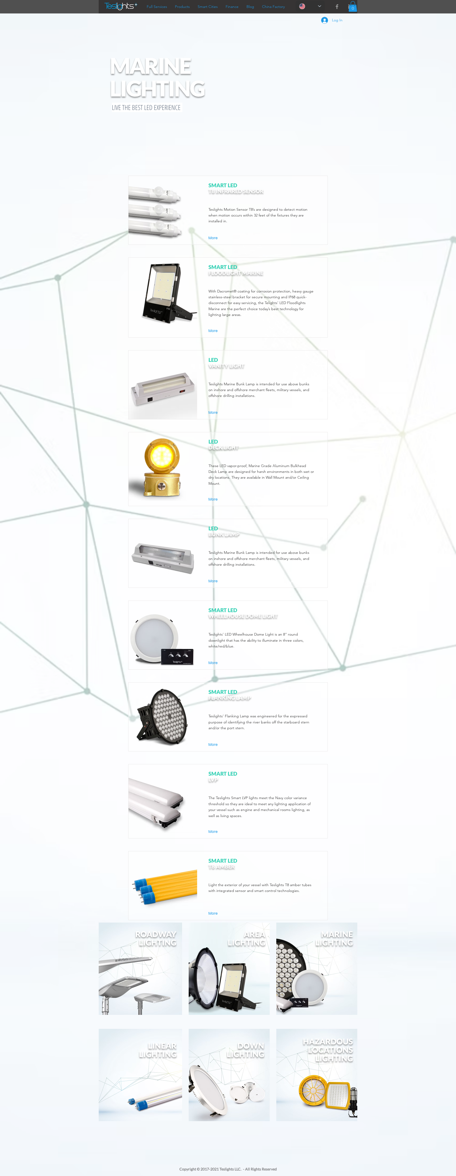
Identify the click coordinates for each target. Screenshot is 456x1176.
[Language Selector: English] (310, 6)
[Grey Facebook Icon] (337, 6)
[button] (352, 6)
